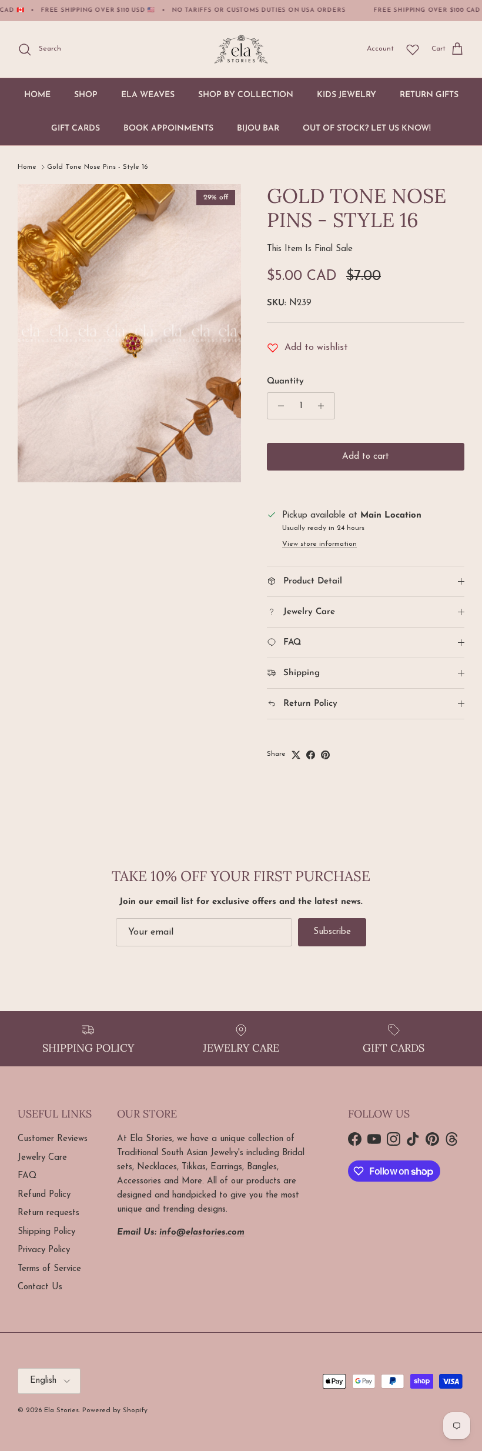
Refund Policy (44, 1194)
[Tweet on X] (296, 754)
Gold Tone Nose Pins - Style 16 (97, 167)
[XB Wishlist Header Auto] (413, 49)
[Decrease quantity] (277, 406)
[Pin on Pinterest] (325, 754)
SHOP (86, 95)
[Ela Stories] (241, 49)
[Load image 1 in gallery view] (129, 333)
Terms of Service (49, 1269)
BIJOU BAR (258, 128)
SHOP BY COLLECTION (245, 95)
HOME (37, 95)
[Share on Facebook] (310, 754)
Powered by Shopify (115, 1410)
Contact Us (40, 1287)
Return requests (48, 1213)
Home (27, 167)
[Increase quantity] (324, 406)
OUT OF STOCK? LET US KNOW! (367, 128)
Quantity (285, 381)
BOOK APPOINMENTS (168, 128)
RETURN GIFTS (429, 95)
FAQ (27, 1176)
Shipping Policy (46, 1231)
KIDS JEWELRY (346, 95)
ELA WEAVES (148, 95)
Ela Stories (61, 1410)
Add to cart (365, 456)
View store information (319, 544)
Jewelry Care (42, 1157)
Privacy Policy (44, 1250)
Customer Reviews (53, 1139)
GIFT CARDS (75, 128)
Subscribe (332, 932)
